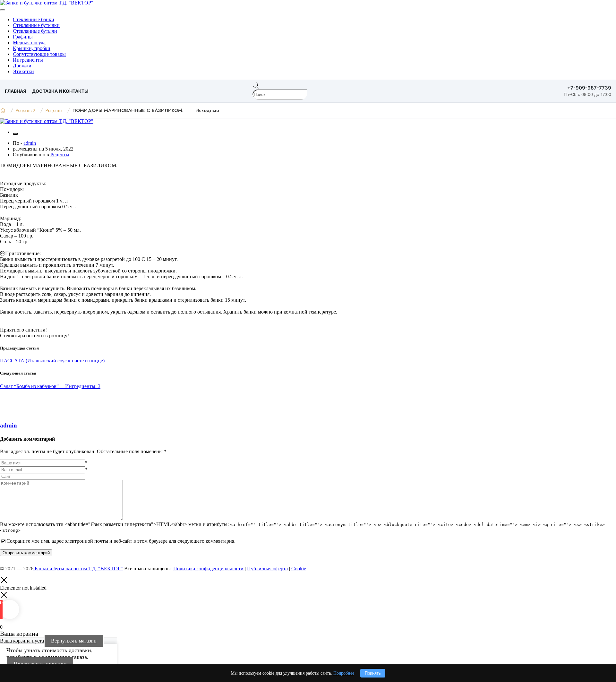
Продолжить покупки (40, 663)
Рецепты (59, 154)
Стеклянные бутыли (35, 31)
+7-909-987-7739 (589, 88)
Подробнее (343, 673)
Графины (23, 36)
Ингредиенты (28, 60)
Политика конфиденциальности (208, 568)
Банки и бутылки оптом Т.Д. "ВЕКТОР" (78, 568)
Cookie (298, 568)
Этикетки (23, 71)
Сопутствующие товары (39, 54)
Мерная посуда (29, 42)
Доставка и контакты (60, 91)
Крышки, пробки (31, 48)
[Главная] (2, 110)
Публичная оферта (267, 568)
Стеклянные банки (33, 19)
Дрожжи (22, 65)
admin (29, 143)
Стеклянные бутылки (36, 25)
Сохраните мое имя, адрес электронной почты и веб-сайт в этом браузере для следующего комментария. (120, 541)
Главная (15, 91)
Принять (373, 673)
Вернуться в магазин (74, 640)
